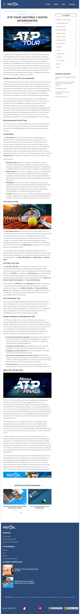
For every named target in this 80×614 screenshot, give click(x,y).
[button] (5, 501)
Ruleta (56, 4)
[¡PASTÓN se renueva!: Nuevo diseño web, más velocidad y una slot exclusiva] (15, 497)
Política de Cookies (9, 539)
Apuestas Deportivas (10, 558)
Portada (5, 11)
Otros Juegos (67, 60)
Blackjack (67, 47)
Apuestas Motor (67, 36)
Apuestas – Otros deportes (67, 19)
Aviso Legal (7, 536)
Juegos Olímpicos (36, 462)
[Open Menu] (4, 4)
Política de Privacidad (10, 542)
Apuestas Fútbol (67, 33)
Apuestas (72, 4)
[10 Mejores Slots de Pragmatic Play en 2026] (8, 570)
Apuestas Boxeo (67, 26)
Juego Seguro (67, 53)
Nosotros (67, 57)
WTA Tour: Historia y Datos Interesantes (39, 507)
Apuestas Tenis (67, 43)
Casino (48, 4)
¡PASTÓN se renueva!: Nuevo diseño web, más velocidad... (14, 507)
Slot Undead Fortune (61, 88)
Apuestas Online (67, 40)
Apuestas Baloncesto (67, 23)
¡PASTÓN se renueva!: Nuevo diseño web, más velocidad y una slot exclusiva (65, 83)
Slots (63, 4)
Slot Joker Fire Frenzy (61, 97)
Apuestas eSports (67, 30)
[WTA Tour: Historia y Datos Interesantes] (40, 497)
